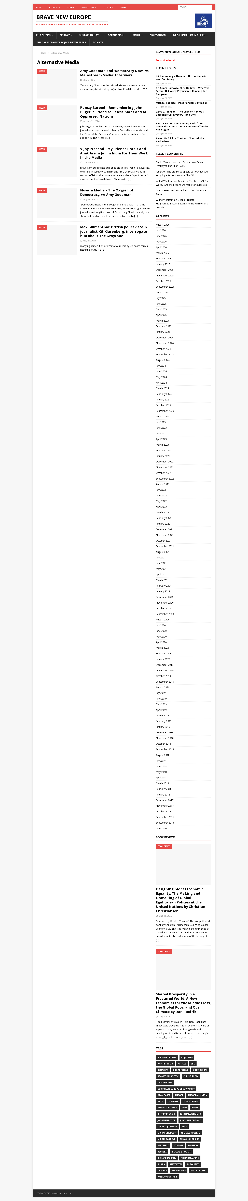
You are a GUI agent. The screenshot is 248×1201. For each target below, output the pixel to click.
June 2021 (161, 563)
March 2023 (162, 444)
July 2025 (161, 298)
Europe (179, 1095)
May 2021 (161, 568)
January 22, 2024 (91, 121)
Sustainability (89, 35)
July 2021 (161, 557)
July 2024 (161, 365)
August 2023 (163, 416)
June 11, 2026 (165, 915)
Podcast (178, 1145)
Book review (200, 1070)
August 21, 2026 (165, 133)
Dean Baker (164, 1095)
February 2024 (164, 394)
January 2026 (163, 264)
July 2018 (161, 760)
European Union (197, 1095)
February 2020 (164, 653)
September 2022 (165, 478)
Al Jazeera (187, 1057)
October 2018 (163, 743)
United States (198, 1170)
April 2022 (161, 506)
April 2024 (161, 382)
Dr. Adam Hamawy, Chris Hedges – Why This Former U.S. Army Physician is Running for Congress (182, 91)
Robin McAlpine (190, 1158)
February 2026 (164, 258)
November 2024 (165, 343)
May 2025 (161, 309)
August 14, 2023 (91, 199)
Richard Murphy (167, 1158)
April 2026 (161, 247)
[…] (108, 137)
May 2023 (161, 433)
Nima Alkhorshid (189, 1139)
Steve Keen (176, 1164)
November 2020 (165, 602)
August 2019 (163, 687)
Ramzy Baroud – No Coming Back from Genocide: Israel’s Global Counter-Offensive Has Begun (182, 126)
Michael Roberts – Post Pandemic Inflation (182, 102)
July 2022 (161, 489)
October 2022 (163, 472)
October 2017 (163, 811)
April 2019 (161, 710)
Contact (108, 7)
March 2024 (162, 388)
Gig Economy (158, 35)
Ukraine (162, 1170)
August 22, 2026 (165, 118)
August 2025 (163, 292)
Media (136, 35)
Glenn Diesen (190, 1101)
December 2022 (164, 461)
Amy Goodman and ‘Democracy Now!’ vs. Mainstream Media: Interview (114, 72)
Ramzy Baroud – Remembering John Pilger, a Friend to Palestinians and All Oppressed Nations (113, 112)
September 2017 (165, 817)
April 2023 (161, 439)
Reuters (162, 1151)
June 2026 (161, 236)
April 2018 (161, 777)
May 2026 (161, 241)
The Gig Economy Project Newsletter (61, 42)
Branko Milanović (168, 1076)
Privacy (124, 7)
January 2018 (163, 794)
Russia (161, 1164)
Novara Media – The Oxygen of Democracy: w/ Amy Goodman (106, 192)
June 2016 (161, 828)
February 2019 (164, 721)
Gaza (160, 1101)
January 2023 (163, 456)
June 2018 (161, 766)
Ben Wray (163, 1070)
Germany (173, 1101)
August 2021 (163, 552)
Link (184, 1126)
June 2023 (161, 427)
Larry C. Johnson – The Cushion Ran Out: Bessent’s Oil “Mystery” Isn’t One (180, 113)
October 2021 (163, 540)
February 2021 (164, 585)
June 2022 (161, 495)
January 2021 (163, 591)
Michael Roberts (190, 1132)
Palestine (163, 1145)
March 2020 (162, 647)
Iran (184, 1107)
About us (53, 7)
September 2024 (165, 354)
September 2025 (165, 286)
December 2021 (164, 529)
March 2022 (162, 512)
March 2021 (162, 580)
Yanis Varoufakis (167, 1176)
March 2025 (162, 320)
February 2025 (164, 326)
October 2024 (163, 348)
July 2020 (161, 625)
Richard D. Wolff (181, 1151)
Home (39, 7)
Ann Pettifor (165, 1063)
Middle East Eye (166, 1139)
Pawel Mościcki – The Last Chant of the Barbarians (180, 140)
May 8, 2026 (164, 1016)
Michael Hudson (167, 1132)
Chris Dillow (190, 1076)
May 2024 (161, 377)
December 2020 (164, 597)
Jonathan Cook (166, 1120)
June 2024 (161, 371)
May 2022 (161, 501)
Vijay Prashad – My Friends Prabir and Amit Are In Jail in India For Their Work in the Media (114, 153)
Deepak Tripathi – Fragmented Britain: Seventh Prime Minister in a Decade (182, 203)
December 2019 (164, 664)
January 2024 (163, 399)
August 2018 (163, 755)
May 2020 (161, 636)
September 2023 (165, 410)
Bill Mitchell (180, 1070)
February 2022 (164, 518)
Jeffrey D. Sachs (166, 1113)
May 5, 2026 (89, 79)
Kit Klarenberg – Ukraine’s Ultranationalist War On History (182, 78)
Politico (193, 1145)
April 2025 (161, 314)
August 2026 (163, 224)
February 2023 (164, 450)
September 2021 (165, 546)
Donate (70, 7)
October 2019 (163, 676)
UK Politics (192, 1164)
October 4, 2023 (91, 162)
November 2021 (165, 535)
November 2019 (165, 670)
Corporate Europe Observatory (176, 1088)
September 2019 (165, 681)
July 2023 (161, 422)
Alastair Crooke (167, 1057)
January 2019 (163, 726)
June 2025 (161, 303)
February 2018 (164, 788)
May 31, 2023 (89, 240)
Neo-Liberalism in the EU (189, 35)
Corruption (115, 35)
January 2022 (163, 523)
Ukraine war (178, 1170)
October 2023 (163, 405)
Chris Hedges (165, 1082)
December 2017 (164, 800)
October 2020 (163, 608)
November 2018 (165, 738)
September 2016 (165, 822)
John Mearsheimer (190, 1113)
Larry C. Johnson (167, 1126)
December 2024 (164, 337)
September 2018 (165, 749)
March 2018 (162, 783)
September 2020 (165, 614)
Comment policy (89, 7)
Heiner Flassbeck (167, 1107)
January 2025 (163, 331)
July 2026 (161, 230)
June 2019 (161, 698)
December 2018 (164, 732)
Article (182, 1063)
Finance (65, 35)
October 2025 (163, 281)
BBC (193, 1063)
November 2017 (165, 805)
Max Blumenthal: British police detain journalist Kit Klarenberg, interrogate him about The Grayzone (113, 231)
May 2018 (161, 772)
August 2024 (163, 360)
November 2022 (165, 467)
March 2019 (162, 715)
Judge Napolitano (190, 1120)
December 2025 (164, 269)
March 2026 (162, 252)
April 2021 (161, 574)
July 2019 (161, 692)
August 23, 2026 (165, 83)
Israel (194, 1107)
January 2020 (163, 659)
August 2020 (163, 619)
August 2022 (163, 484)
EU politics (43, 35)
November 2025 (165, 275)
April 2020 (161, 642)
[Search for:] (195, 6)
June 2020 (161, 630)
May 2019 (161, 704)
